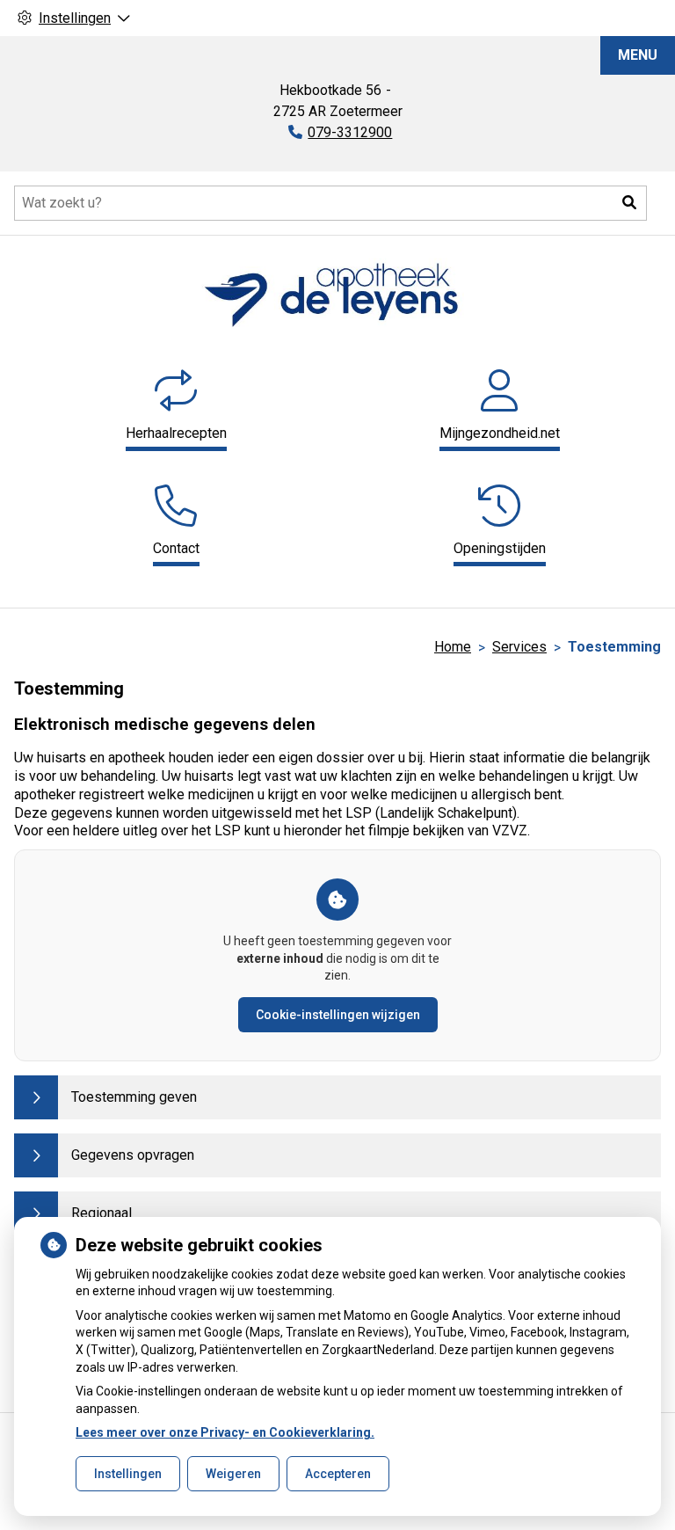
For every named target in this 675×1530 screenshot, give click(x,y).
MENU (637, 55)
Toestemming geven (134, 1097)
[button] (629, 203)
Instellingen (128, 1474)
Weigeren (233, 1474)
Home (452, 646)
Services (519, 646)
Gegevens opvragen (132, 1155)
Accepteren (338, 1474)
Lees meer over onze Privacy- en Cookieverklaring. (225, 1432)
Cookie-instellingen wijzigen (338, 1015)
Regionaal (101, 1213)
